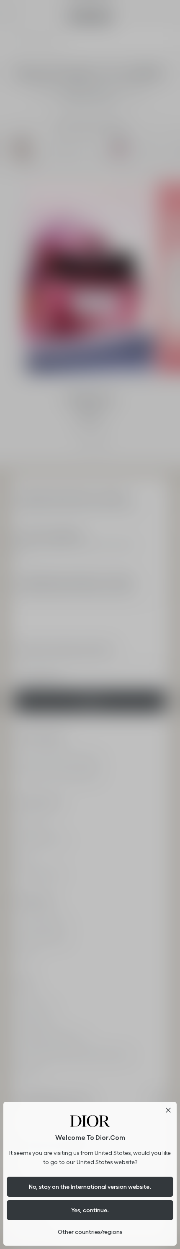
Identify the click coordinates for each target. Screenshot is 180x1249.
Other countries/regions (90, 1232)
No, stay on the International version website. (90, 1186)
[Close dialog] (168, 1110)
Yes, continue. (90, 1210)
